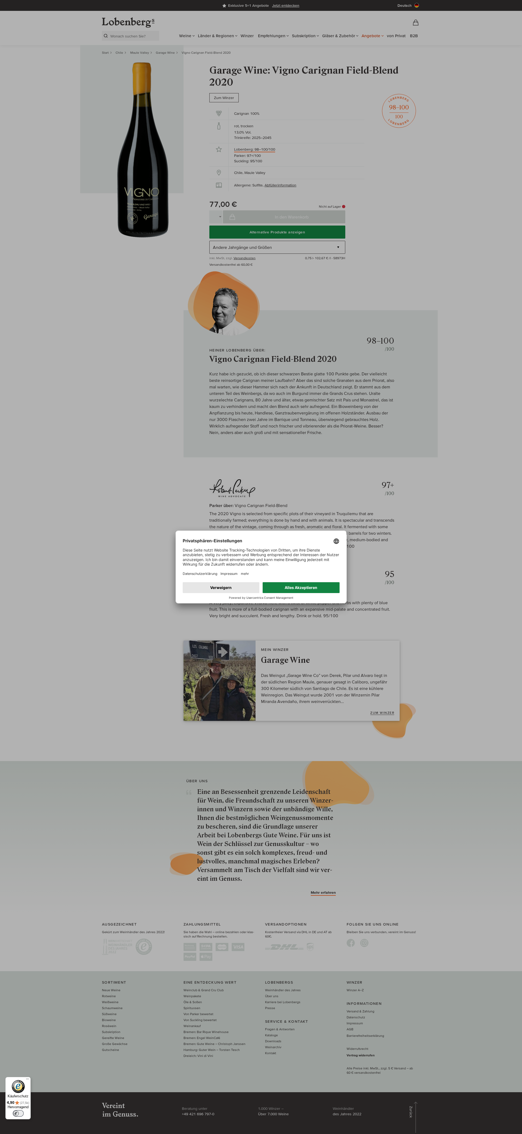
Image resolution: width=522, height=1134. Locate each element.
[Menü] (27, 1080)
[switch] (18, 1113)
